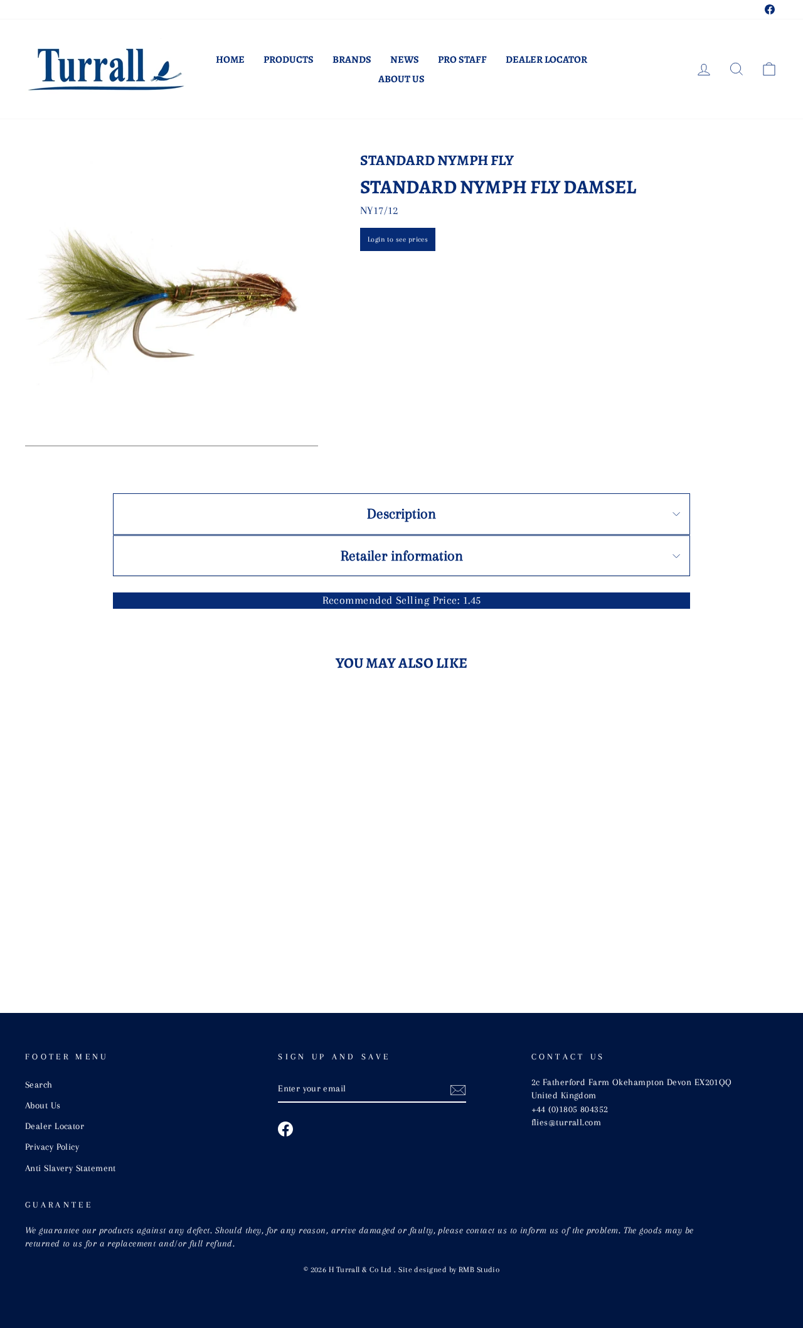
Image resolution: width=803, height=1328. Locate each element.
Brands (351, 60)
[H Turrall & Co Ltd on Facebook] (285, 1129)
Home (230, 60)
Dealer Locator (546, 60)
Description (401, 513)
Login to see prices (398, 239)
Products (288, 60)
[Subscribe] (458, 1089)
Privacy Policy (52, 1147)
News (404, 60)
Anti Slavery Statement (70, 1168)
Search (39, 1084)
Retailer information (402, 555)
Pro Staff (462, 60)
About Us (401, 79)
